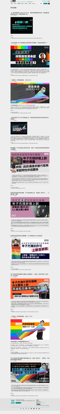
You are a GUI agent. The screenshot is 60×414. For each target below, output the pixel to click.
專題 (22, 3)
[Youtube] (49, 1)
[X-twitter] (47, 1)
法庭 (15, 3)
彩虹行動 (23, 269)
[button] (49, 3)
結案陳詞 (19, 353)
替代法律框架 (31, 75)
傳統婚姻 (14, 311)
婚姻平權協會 (23, 75)
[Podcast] (36, 408)
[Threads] (46, 1)
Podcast (33, 3)
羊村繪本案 (21, 353)
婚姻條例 (25, 311)
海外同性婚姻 (26, 269)
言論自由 (24, 353)
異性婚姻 (33, 311)
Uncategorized (13, 112)
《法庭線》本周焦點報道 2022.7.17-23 (21, 316)
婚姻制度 (22, 311)
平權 (29, 75)
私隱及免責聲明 (38, 401)
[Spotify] (39, 408)
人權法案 (12, 75)
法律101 (26, 3)
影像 (29, 3)
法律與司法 (19, 3)
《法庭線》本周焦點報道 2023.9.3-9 (21, 80)
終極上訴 (37, 75)
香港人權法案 (36, 311)
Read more (12, 110)
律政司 (28, 311)
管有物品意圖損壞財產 (14, 353)
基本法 (21, 75)
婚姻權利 (26, 75)
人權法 (12, 269)
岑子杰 (28, 75)
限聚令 (26, 353)
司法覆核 (15, 75)
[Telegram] (31, 408)
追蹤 (11, 3)
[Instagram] (44, 1)
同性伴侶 (17, 75)
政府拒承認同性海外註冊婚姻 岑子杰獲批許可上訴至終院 (26, 235)
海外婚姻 (30, 311)
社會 (28, 269)
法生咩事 (35, 75)
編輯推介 (17, 112)
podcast (12, 37)
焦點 (13, 230)
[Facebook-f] (43, 1)
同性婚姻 (19, 75)
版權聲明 (37, 400)
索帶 (17, 353)
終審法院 (30, 269)
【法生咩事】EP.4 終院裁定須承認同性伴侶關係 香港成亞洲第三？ (29, 42)
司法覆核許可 (16, 269)
